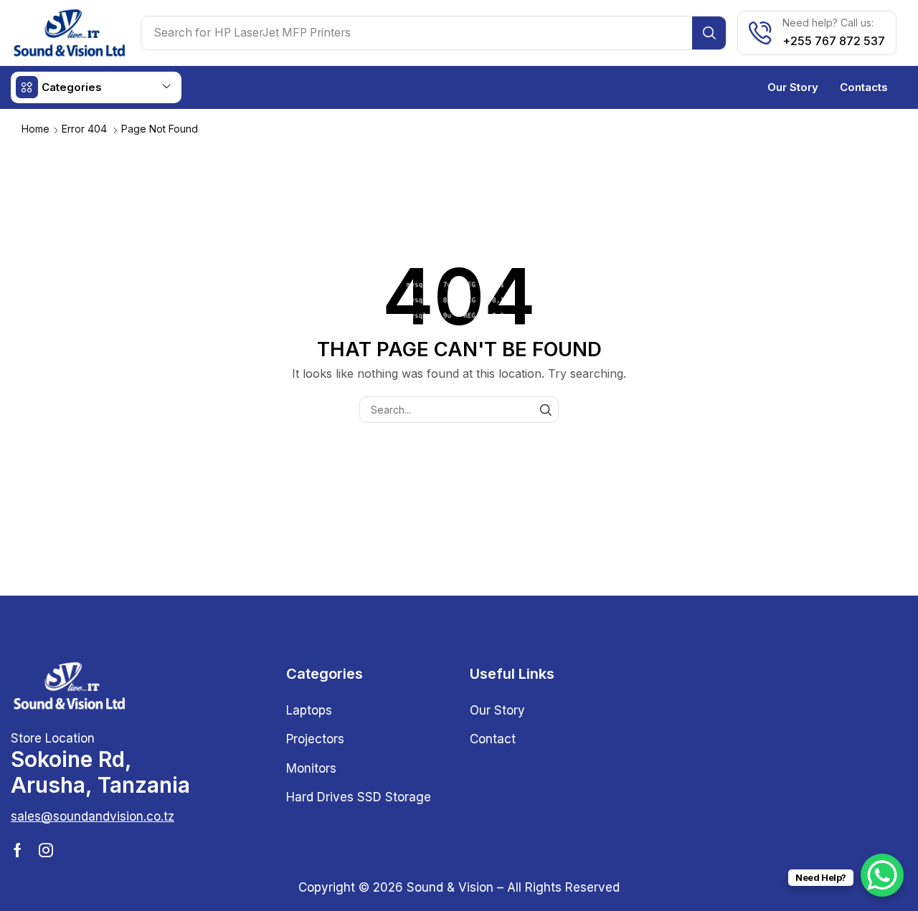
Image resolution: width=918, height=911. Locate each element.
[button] (92, 817)
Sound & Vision (450, 887)
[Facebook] (17, 850)
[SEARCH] (545, 409)
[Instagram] (46, 850)
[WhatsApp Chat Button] (882, 875)
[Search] (709, 32)
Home (35, 129)
